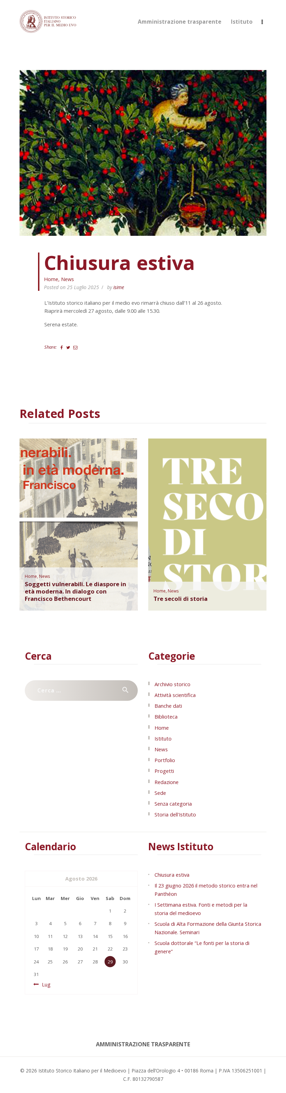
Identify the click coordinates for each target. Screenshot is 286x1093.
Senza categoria (173, 803)
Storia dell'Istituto (175, 814)
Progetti (164, 770)
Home (51, 279)
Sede (160, 792)
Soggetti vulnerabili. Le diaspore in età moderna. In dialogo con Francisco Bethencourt (75, 592)
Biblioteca (166, 716)
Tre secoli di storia (180, 599)
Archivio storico (172, 684)
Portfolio (165, 760)
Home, (32, 576)
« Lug (44, 984)
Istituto (163, 738)
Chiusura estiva (172, 874)
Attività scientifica (175, 694)
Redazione (167, 781)
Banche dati (168, 705)
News (67, 279)
